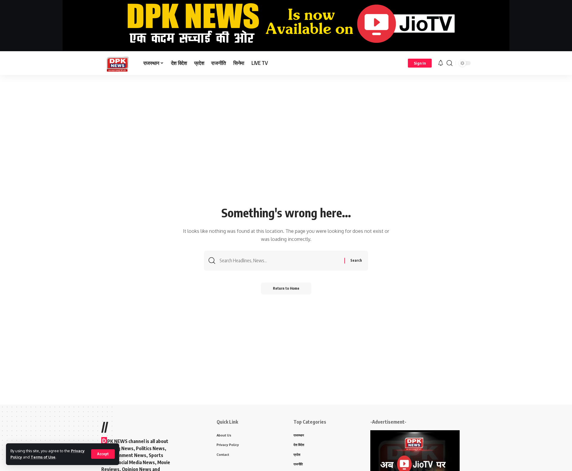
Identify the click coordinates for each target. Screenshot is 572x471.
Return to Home (286, 288)
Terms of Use (43, 457)
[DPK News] (117, 63)
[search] (450, 63)
